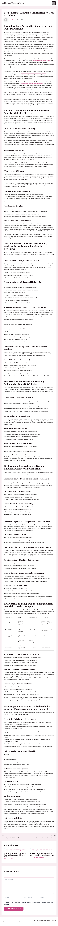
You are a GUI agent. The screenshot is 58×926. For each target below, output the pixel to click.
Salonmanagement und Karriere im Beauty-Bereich (33, 73)
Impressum (5, 921)
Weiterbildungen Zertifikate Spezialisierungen (31, 83)
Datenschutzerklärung (14, 921)
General (16, 859)
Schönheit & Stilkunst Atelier (13, 3)
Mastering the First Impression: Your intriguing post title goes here (15, 855)
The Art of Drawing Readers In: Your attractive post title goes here (42, 854)
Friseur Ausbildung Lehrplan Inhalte (41, 60)
